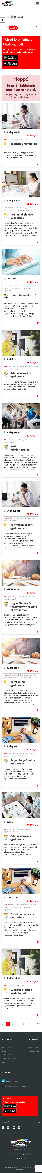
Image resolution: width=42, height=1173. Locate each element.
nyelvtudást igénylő (26, 210)
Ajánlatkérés (34, 1051)
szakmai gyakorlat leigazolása (26, 440)
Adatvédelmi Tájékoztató (21, 1154)
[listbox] (13, 28)
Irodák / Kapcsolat (8, 1058)
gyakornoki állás (13, 208)
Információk (34, 1047)
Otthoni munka (13, 139)
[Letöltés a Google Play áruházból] (10, 57)
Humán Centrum (11, 1081)
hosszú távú (23, 139)
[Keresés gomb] (39, 1122)
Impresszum (21, 1158)
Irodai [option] (13, 28)
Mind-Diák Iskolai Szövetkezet (16, 1087)
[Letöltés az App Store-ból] (10, 63)
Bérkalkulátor (7, 1054)
